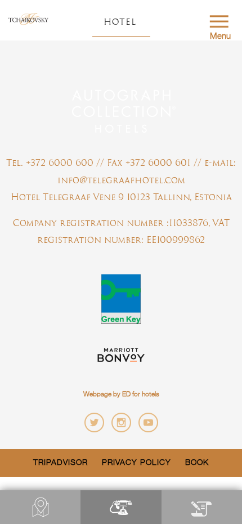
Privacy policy (136, 463)
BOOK (202, 507)
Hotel (120, 21)
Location (40, 507)
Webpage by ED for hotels (121, 394)
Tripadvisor (60, 463)
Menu (220, 36)
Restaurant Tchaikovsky (28, 19)
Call (120, 507)
